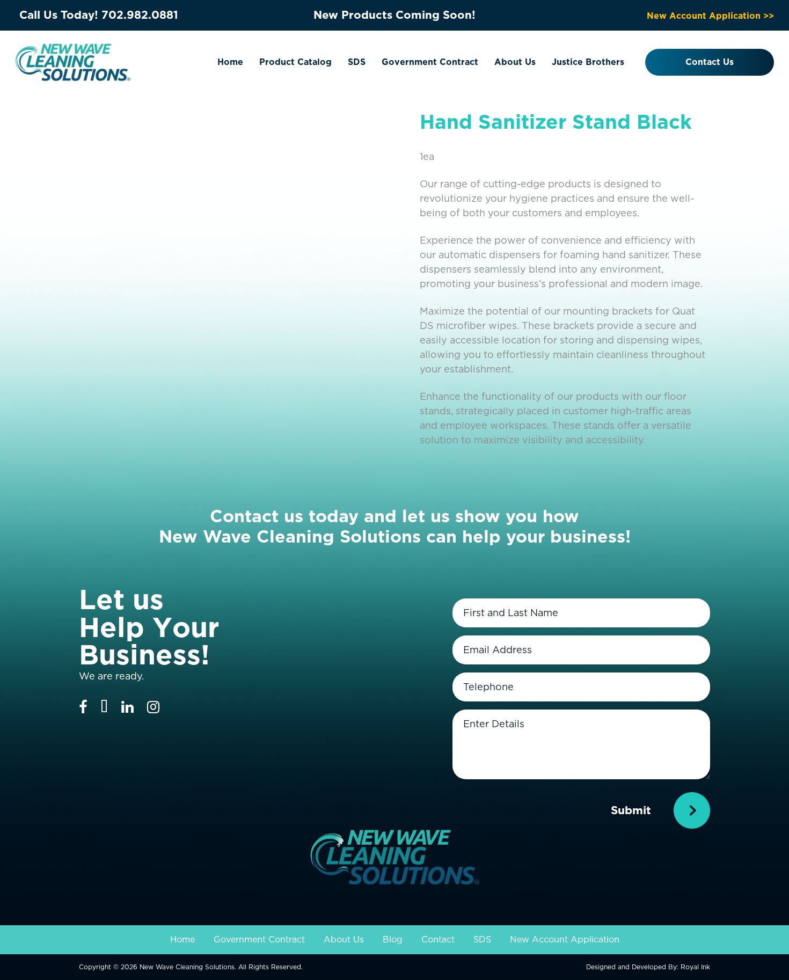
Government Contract (430, 62)
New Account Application (564, 939)
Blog (393, 939)
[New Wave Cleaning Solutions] (73, 61)
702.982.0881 (139, 14)
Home (230, 62)
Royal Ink (695, 967)
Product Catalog (295, 62)
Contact (438, 939)
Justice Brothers (588, 62)
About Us (515, 62)
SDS (357, 62)
